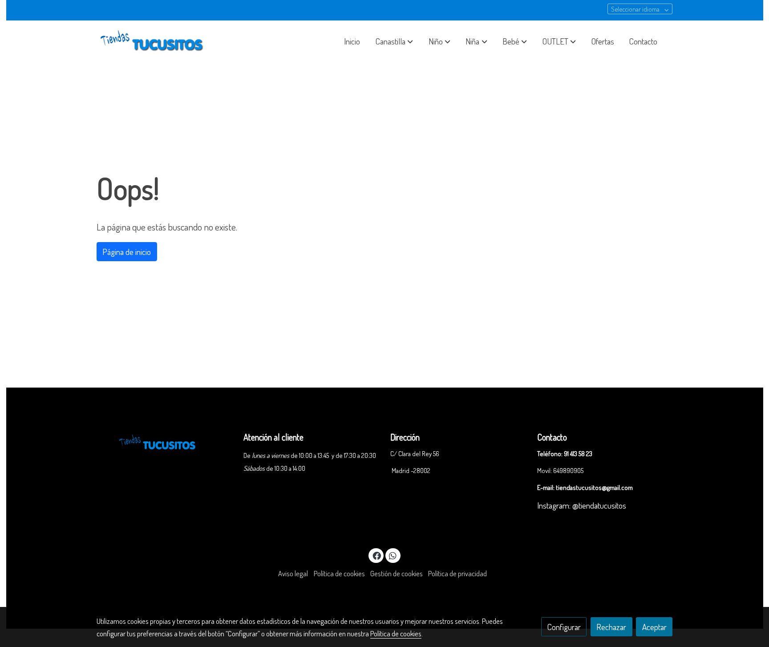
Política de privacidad (457, 573)
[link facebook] (376, 555)
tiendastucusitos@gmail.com (594, 487)
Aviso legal (293, 573)
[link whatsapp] (393, 555)
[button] (394, 41)
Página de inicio (126, 252)
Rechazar (611, 627)
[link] (153, 41)
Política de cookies (339, 573)
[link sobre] (164, 440)
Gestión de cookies (396, 573)
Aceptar (654, 627)
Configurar (564, 627)
